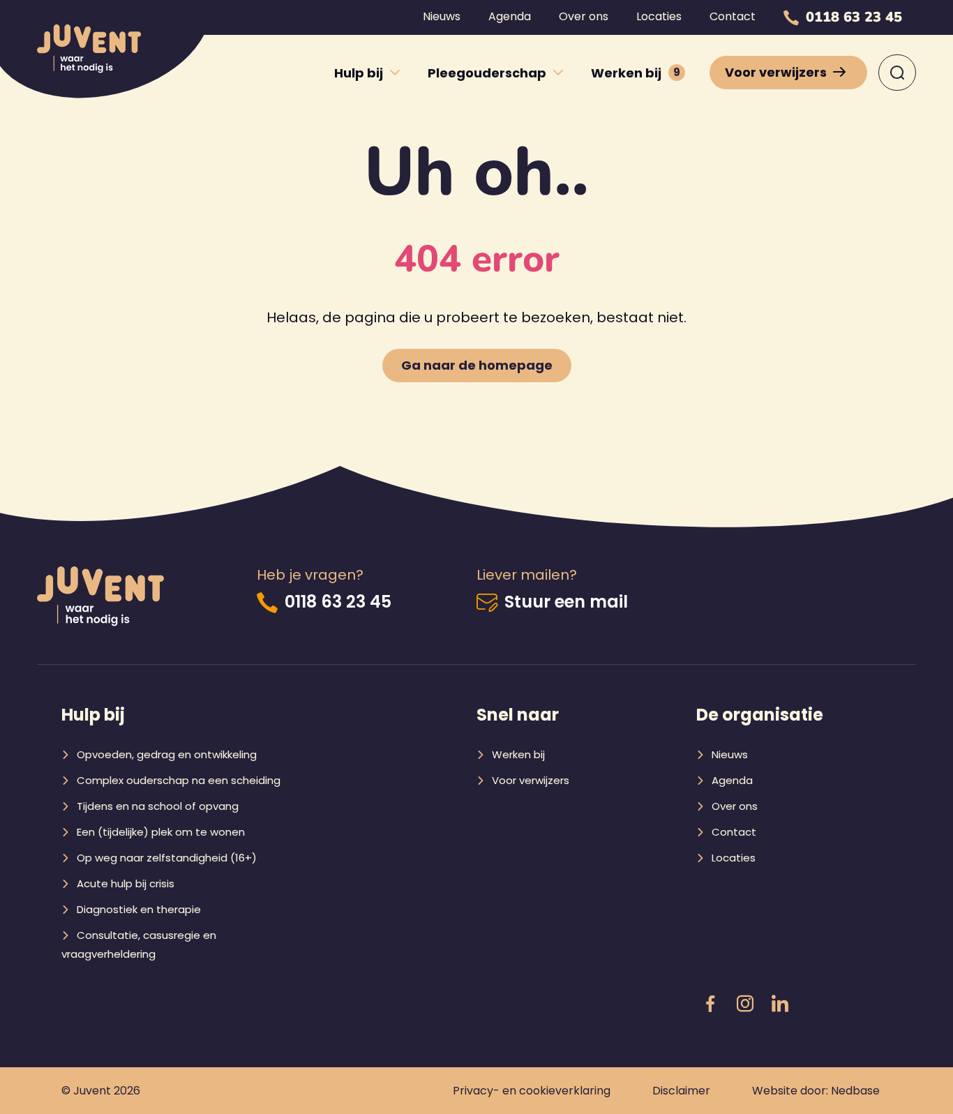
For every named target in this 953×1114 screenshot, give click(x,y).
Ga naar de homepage (477, 365)
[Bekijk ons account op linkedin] (780, 1004)
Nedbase (855, 1091)
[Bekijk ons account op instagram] (745, 1004)
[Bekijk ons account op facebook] (710, 1004)
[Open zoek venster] (897, 72)
